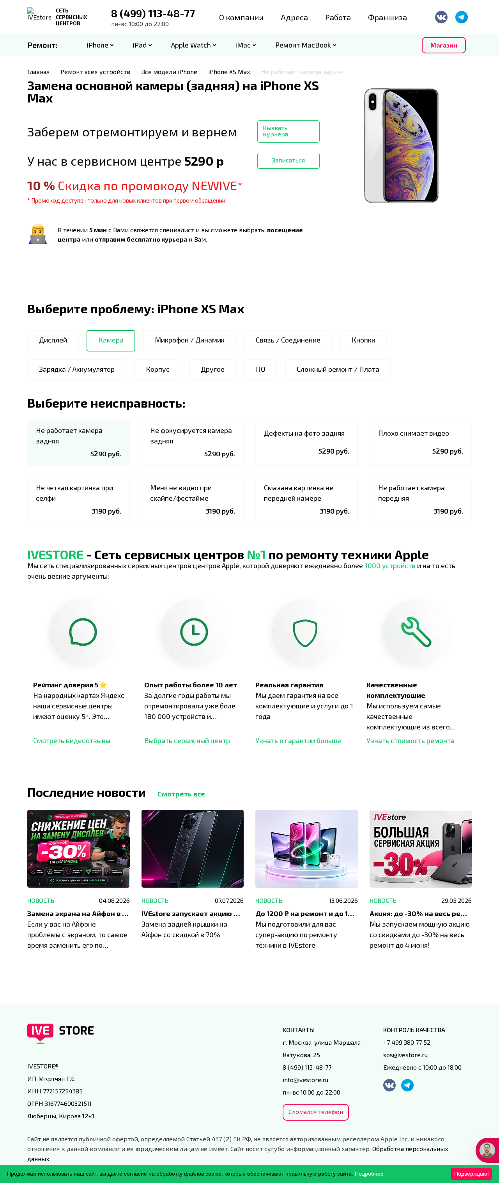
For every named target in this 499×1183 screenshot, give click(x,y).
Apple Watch (191, 45)
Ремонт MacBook (303, 45)
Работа (338, 17)
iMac (243, 45)
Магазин (443, 45)
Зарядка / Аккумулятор (77, 369)
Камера (111, 339)
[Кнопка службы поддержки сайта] (487, 1150)
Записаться (288, 160)
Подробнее (369, 1174)
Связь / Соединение (288, 339)
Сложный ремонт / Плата (338, 369)
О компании (241, 17)
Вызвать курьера (275, 131)
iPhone (97, 45)
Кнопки (363, 339)
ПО (260, 369)
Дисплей (53, 339)
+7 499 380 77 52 (406, 1042)
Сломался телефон (315, 1111)
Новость (40, 900)
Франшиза (387, 17)
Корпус (158, 369)
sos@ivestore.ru (405, 1054)
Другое (213, 369)
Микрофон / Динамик (190, 339)
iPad (140, 45)
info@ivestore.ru (305, 1079)
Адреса (294, 17)
